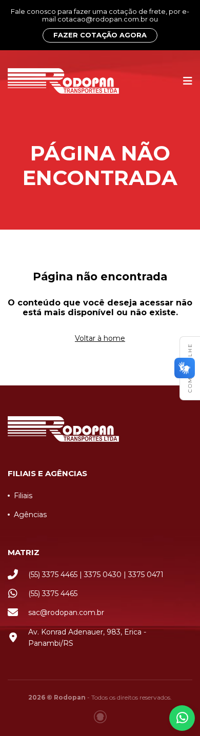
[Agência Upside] (100, 716)
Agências (30, 514)
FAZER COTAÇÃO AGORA (100, 35)
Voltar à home (100, 338)
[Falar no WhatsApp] (182, 718)
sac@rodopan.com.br (66, 612)
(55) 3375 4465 (52, 593)
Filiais (23, 495)
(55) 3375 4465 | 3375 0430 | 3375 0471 (96, 574)
